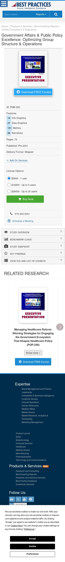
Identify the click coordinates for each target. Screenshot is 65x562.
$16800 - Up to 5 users (24, 184)
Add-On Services (19, 160)
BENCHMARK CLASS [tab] (21, 239)
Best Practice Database (26, 480)
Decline (32, 546)
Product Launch (23, 433)
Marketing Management (32, 422)
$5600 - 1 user (19, 178)
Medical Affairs (28, 408)
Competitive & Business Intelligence (38, 395)
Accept (32, 539)
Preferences (32, 554)
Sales (18, 436)
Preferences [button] (29, 529)
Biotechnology (22, 439)
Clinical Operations (30, 402)
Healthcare (21, 446)
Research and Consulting (27, 470)
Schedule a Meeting (22, 221)
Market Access (28, 412)
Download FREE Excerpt (36, 92)
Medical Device (23, 449)
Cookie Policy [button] (16, 526)
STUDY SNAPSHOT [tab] (20, 246)
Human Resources (30, 405)
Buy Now (28, 199)
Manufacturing (22, 453)
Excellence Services (25, 484)
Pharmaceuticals (23, 456)
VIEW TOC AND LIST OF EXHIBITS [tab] (28, 261)
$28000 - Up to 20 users (24, 191)
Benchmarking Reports (26, 474)
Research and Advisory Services (30, 477)
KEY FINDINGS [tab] (18, 253)
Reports (40, 14)
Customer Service (30, 398)
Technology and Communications (31, 459)
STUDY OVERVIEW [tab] (19, 232)
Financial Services (24, 443)
